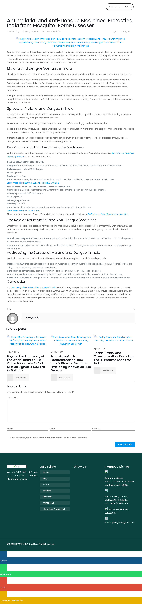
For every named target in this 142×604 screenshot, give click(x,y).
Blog (45, 478)
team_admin (29, 31)
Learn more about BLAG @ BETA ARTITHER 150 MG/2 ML (33, 183)
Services (47, 490)
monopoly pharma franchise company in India (34, 287)
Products (47, 496)
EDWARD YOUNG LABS (24, 544)
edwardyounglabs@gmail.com (119, 522)
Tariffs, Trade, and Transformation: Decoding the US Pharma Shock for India (114, 358)
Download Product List (54, 509)
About (46, 484)
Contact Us (48, 503)
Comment (13, 397)
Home (46, 472)
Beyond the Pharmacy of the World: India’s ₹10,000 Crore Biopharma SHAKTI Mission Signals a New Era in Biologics (26, 363)
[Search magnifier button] (130, 7)
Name (10, 428)
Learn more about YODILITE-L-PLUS (24, 210)
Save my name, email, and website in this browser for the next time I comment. (49, 437)
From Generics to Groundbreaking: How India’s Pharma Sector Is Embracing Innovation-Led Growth (71, 363)
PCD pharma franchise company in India (107, 214)
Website (96, 428)
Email (53, 428)
